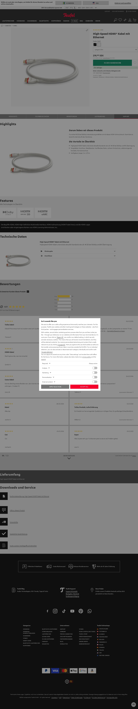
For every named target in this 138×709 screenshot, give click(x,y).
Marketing (45, 372)
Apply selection (55, 387)
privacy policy (86, 357)
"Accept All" (61, 344)
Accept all (84, 387)
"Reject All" (60, 337)
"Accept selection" (47, 352)
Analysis (44, 368)
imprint (43, 359)
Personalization (47, 377)
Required (45, 363)
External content (47, 382)
